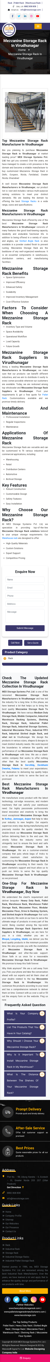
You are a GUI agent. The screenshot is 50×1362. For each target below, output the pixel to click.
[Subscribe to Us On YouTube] (37, 16)
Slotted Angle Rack (29, 241)
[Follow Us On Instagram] (31, 16)
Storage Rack (11, 1253)
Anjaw (28, 819)
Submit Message (25, 628)
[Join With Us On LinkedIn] (25, 16)
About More (25, 1291)
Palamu (15, 768)
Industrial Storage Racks (17, 1257)
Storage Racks (28, 201)
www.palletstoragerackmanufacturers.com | (25, 1311)
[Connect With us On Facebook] (12, 16)
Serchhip (29, 765)
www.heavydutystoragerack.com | (25, 1308)
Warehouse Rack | (11, 1332)
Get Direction (14, 1187)
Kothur (8, 819)
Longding (15, 939)
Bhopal (5, 939)
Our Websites (12, 1223)
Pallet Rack (19, 3)
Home (22, 50)
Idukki (25, 939)
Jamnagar (18, 819)
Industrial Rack (12, 1249)
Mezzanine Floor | (36, 1329)
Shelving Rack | (28, 1332)
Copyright (6, 1342)
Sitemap (9, 1219)
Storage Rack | (19, 1329)
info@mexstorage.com (31, 10)
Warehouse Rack (33, 3)
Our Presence (12, 1227)
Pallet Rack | (9, 1325)
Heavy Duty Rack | (25, 1325)
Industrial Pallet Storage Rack (19, 1260)
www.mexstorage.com (25, 1315)
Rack (10, 3)
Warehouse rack (10, 538)
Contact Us (10, 1231)
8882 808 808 (30, 6)
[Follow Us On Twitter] (19, 16)
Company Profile (13, 1215)
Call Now (15, 642)
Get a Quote (33, 643)
